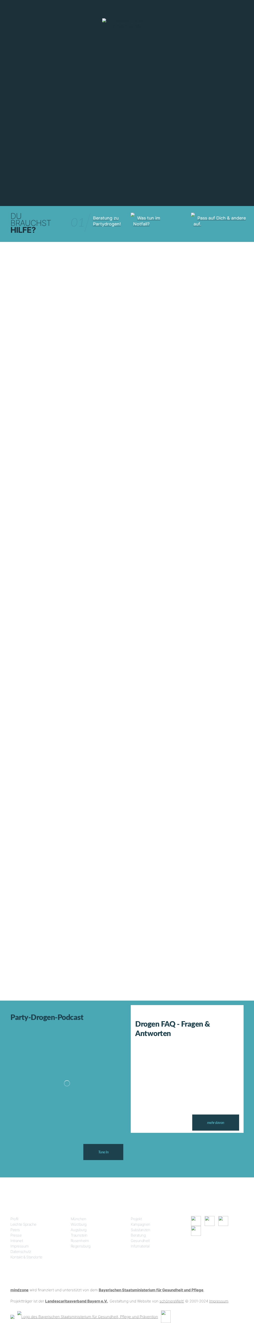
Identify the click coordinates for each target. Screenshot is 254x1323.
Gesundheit (140, 1240)
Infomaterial (140, 1246)
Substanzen (140, 1229)
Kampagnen (140, 1224)
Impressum (19, 1246)
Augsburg (79, 1229)
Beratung (138, 1235)
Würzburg (79, 1224)
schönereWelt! (171, 1301)
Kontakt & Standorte (26, 1257)
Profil (14, 1219)
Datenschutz (20, 1251)
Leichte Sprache (23, 1224)
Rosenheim (80, 1240)
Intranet (16, 1240)
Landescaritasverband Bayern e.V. (76, 1301)
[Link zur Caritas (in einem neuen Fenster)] (166, 1316)
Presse (16, 1235)
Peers (15, 1229)
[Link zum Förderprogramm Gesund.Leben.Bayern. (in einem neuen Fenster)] (12, 1316)
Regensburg (81, 1246)
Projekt (136, 1219)
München (78, 1219)
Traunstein (79, 1235)
